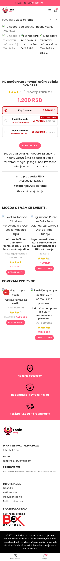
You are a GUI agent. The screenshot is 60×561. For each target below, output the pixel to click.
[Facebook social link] (27, 191)
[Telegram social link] (42, 191)
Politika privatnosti (13, 501)
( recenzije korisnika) (37, 92)
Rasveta (44, 253)
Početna (7, 19)
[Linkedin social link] (38, 191)
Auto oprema (24, 19)
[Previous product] (50, 19)
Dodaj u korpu (30, 145)
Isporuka (8, 488)
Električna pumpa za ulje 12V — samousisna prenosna (44, 313)
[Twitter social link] (30, 191)
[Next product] (56, 19)
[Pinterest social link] (34, 191)
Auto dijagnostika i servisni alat (16, 255)
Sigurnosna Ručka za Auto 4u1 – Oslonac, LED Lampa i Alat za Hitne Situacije (44, 244)
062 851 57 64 (38, 3)
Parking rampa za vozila (16, 301)
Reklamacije (10, 492)
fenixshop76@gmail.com (17, 461)
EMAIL (6, 456)
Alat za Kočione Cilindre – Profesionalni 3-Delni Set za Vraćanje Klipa (16, 244)
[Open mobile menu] (50, 10)
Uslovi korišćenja (12, 497)
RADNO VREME (11, 467)
